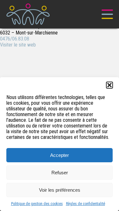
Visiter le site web (18, 45)
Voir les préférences (59, 190)
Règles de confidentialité (85, 204)
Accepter (59, 155)
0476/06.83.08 (14, 39)
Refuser (59, 172)
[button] (109, 85)
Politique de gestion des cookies (37, 204)
